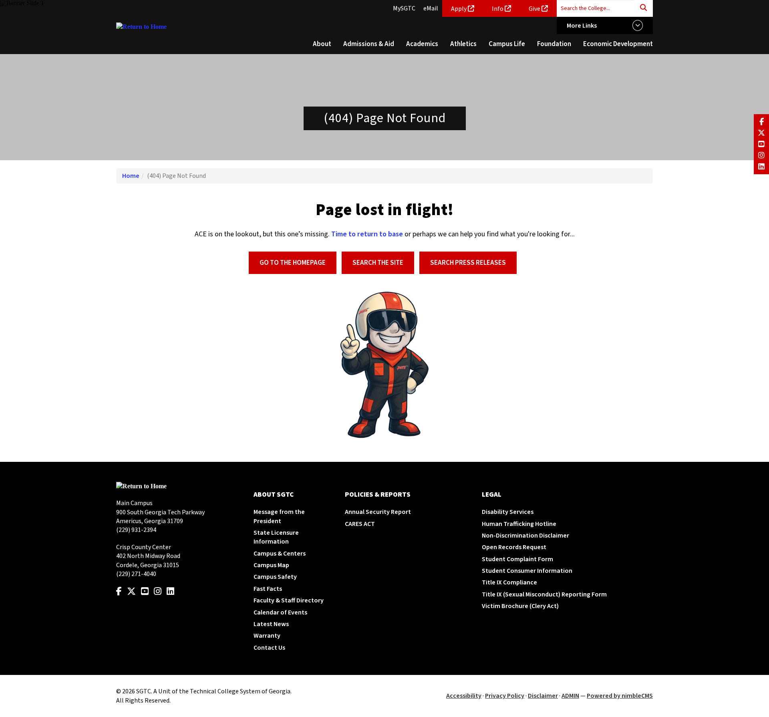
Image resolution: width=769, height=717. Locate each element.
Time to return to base (367, 234)
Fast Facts (268, 588)
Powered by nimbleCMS (620, 695)
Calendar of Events (280, 612)
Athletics (463, 44)
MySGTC (404, 8)
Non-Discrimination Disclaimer (525, 535)
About (322, 44)
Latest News (271, 624)
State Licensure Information (276, 537)
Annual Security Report (378, 512)
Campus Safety (275, 576)
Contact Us (269, 647)
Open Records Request (514, 547)
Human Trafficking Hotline (519, 524)
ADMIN (570, 695)
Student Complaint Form (517, 559)
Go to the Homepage (293, 263)
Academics (422, 44)
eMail (430, 8)
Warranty (267, 635)
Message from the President (279, 516)
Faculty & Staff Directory (289, 600)
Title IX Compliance (509, 582)
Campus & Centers (280, 553)
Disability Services (507, 512)
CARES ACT (360, 524)
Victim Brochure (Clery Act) (520, 606)
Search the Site (377, 263)
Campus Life (507, 44)
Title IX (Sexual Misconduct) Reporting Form (544, 594)
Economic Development (618, 44)
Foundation (554, 44)
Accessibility (463, 695)
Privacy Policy (504, 695)
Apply (459, 8)
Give (534, 8)
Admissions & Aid (368, 44)
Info (497, 8)
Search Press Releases (468, 263)
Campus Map (271, 565)
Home (130, 175)
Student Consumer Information (527, 570)
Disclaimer (543, 695)
